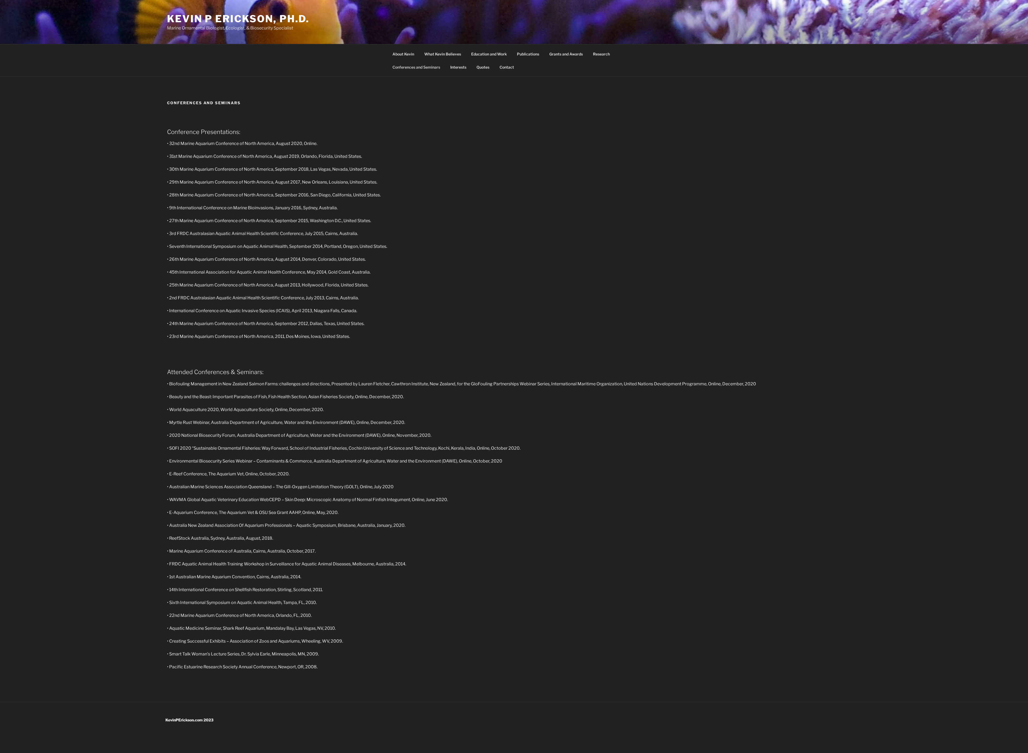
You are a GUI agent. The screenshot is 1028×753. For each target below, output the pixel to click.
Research (601, 54)
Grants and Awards (566, 54)
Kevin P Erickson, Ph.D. (238, 19)
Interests (458, 67)
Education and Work (489, 54)
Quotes (483, 67)
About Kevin (403, 54)
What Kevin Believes (442, 54)
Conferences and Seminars (416, 67)
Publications (528, 54)
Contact (507, 67)
